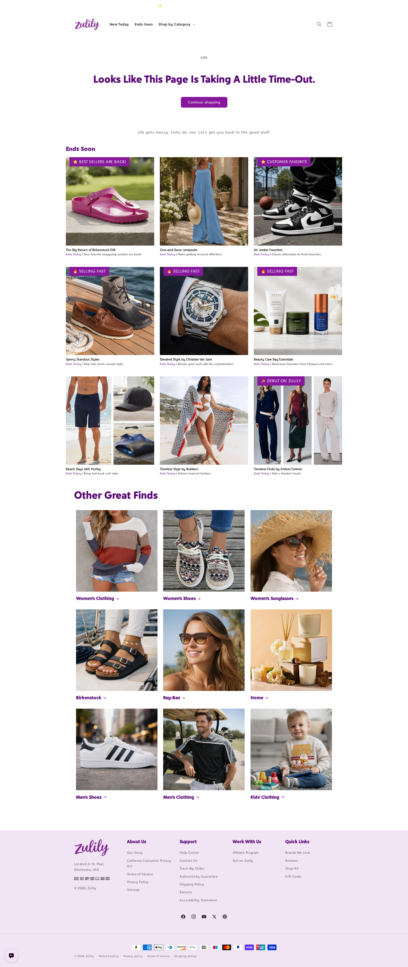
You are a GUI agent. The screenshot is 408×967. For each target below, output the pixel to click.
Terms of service (158, 956)
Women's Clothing (95, 598)
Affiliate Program (246, 853)
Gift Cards (293, 876)
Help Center (189, 853)
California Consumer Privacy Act (149, 863)
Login (312, 5)
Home (257, 697)
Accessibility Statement (198, 900)
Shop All (291, 869)
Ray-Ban (171, 697)
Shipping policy (185, 956)
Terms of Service (140, 874)
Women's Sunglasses (272, 598)
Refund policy (109, 956)
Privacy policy (133, 956)
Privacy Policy (138, 882)
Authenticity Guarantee (199, 876)
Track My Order (192, 869)
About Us (136, 841)
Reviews (291, 861)
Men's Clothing (178, 796)
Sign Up (326, 5)
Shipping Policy (192, 884)
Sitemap (133, 890)
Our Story (135, 853)
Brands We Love (297, 853)
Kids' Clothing (265, 796)
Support (188, 841)
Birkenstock (88, 697)
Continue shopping (204, 102)
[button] (176, 24)
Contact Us (188, 861)
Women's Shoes (179, 598)
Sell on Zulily (243, 861)
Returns (186, 892)
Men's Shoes (89, 796)
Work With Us (247, 841)
